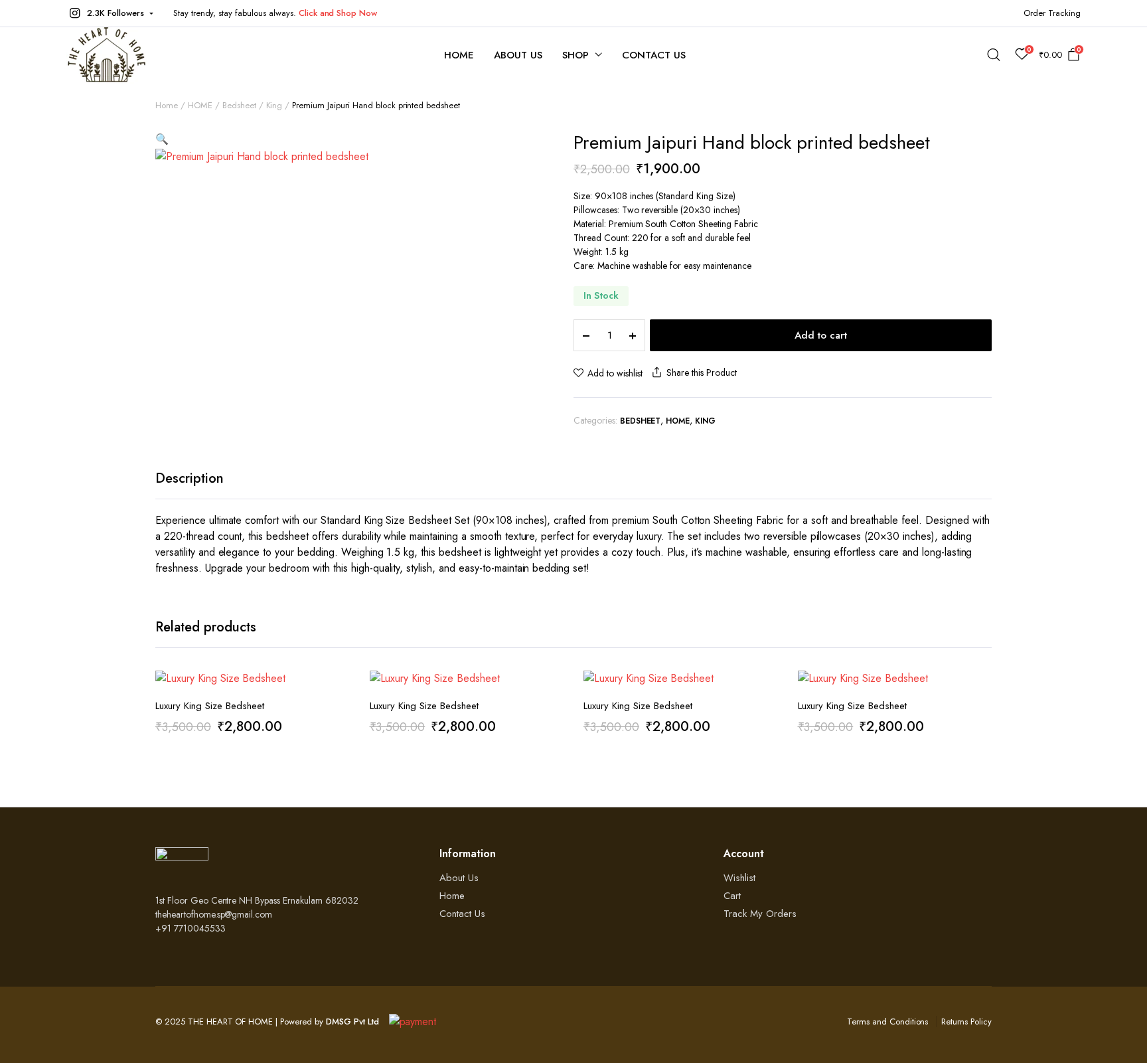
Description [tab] (189, 478)
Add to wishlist (615, 373)
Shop (575, 55)
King (274, 105)
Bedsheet (239, 105)
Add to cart (821, 335)
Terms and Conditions (887, 1021)
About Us (518, 55)
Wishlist (739, 877)
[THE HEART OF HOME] (106, 55)
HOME (200, 105)
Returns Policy (966, 1021)
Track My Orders (760, 913)
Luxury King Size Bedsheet (209, 705)
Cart (732, 895)
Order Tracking (1052, 13)
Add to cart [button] (338, 771)
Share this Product (701, 372)
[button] (109, 13)
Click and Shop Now (338, 13)
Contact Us (654, 55)
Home (459, 55)
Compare (338, 743)
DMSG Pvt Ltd (352, 1021)
